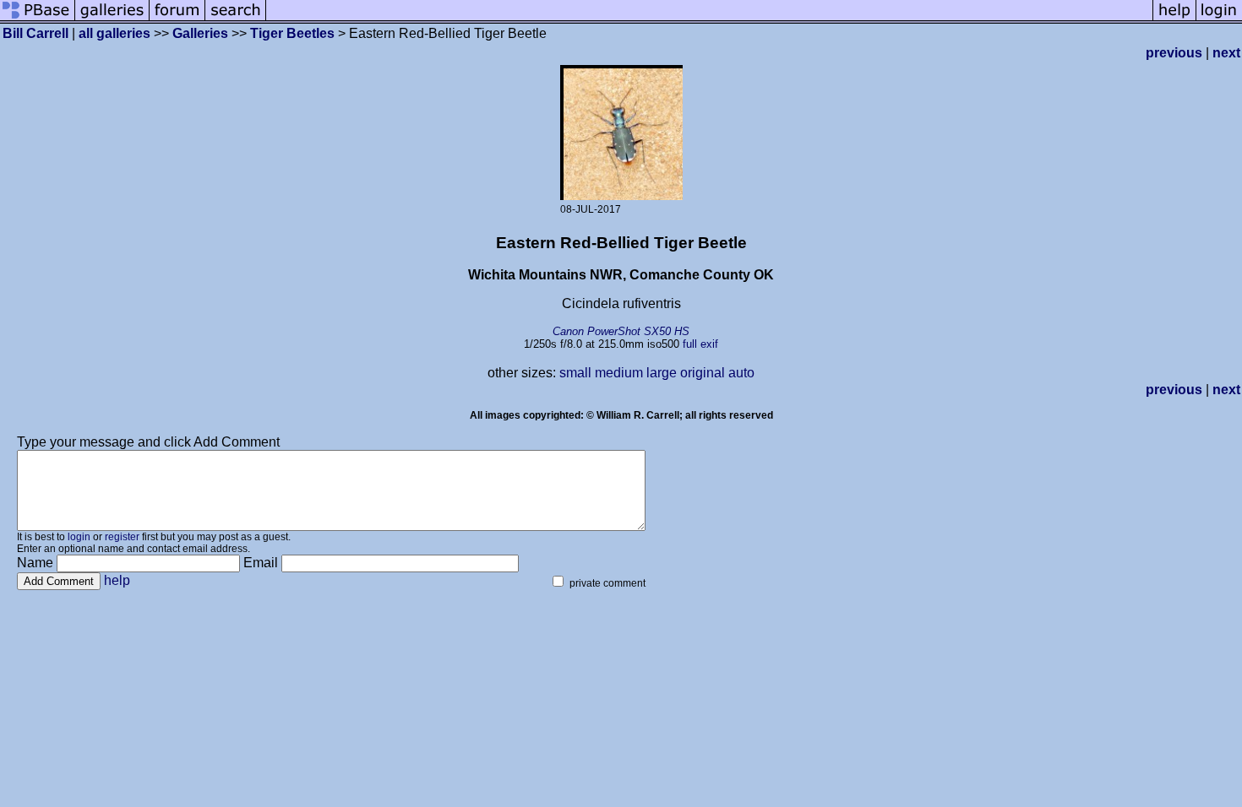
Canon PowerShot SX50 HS (621, 331)
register (122, 537)
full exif (700, 344)
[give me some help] (1174, 19)
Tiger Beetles (292, 33)
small (575, 373)
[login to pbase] (1219, 19)
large (661, 373)
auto (741, 373)
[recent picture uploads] (112, 19)
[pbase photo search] (235, 19)
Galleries (200, 33)
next (1226, 53)
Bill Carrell (35, 33)
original (702, 373)
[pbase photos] (37, 19)
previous (1174, 53)
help (117, 580)
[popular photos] (709, 19)
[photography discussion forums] (177, 19)
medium (619, 373)
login (79, 537)
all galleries (114, 33)
